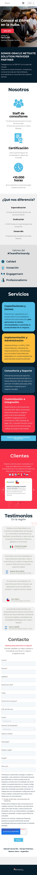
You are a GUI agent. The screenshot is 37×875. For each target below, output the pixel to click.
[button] (7, 31)
